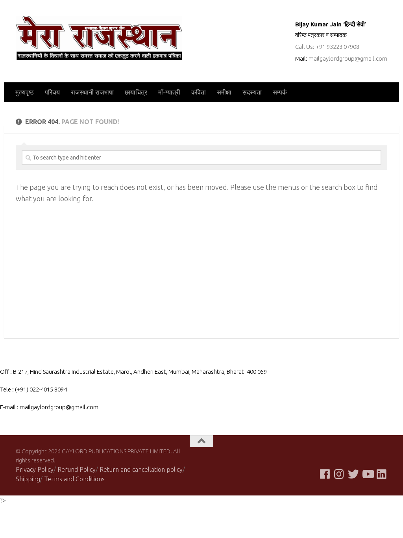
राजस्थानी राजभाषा (92, 92)
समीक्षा (224, 92)
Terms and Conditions (74, 478)
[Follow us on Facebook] (325, 474)
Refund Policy (76, 469)
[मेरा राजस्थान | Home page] (99, 38)
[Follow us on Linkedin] (381, 474)
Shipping (28, 478)
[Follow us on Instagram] (339, 474)
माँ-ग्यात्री (169, 92)
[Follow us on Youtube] (367, 474)
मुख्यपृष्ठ (24, 92)
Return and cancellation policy (141, 469)
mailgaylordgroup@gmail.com (348, 58)
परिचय (52, 92)
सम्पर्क (280, 92)
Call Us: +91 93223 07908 (327, 46)
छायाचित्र (136, 92)
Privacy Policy (35, 469)
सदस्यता (252, 92)
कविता (198, 92)
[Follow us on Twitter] (353, 474)
